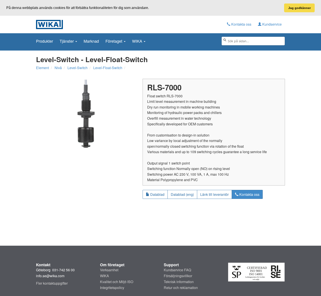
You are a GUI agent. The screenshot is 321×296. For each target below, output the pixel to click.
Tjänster (67, 41)
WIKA (137, 41)
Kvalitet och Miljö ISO (116, 281)
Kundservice (271, 24)
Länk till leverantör (214, 194)
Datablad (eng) (182, 194)
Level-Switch (77, 67)
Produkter (44, 41)
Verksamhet (109, 269)
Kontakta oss (240, 24)
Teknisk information (179, 281)
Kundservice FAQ (177, 269)
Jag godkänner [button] (299, 8)
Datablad (156, 194)
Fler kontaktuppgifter (52, 283)
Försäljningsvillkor (178, 275)
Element (42, 67)
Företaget (114, 41)
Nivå (58, 67)
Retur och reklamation (181, 287)
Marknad (91, 41)
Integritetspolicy (112, 287)
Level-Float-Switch (107, 67)
